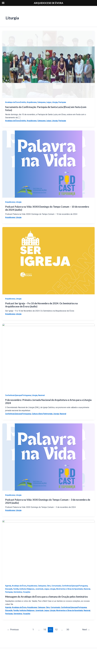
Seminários (18, 592)
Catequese (41, 102)
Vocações (26, 592)
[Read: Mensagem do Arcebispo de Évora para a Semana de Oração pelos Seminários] (48, 551)
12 (56, 629)
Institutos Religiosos (27, 589)
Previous (13, 629)
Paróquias (62, 102)
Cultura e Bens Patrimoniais (42, 414)
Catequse (41, 607)
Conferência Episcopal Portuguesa (18, 395)
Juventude (39, 589)
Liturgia (55, 102)
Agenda (8, 586)
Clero (49, 586)
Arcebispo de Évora (19, 586)
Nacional (41, 395)
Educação (9, 589)
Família (16, 589)
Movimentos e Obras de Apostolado (69, 589)
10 (44, 629)
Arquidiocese (32, 102)
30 (67, 629)
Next (86, 629)
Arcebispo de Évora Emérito (15, 102)
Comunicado (56, 586)
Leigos (48, 102)
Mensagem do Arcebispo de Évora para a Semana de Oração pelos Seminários (46, 596)
